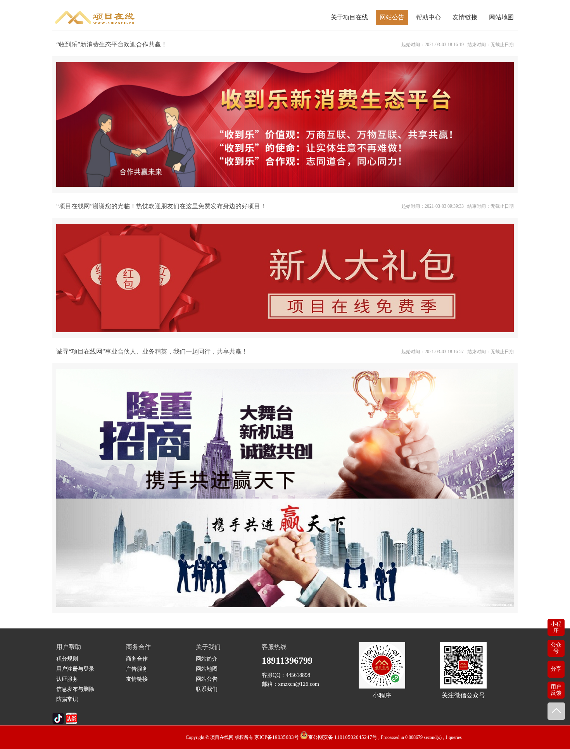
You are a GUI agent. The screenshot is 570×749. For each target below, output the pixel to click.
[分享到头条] (71, 722)
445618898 (298, 675)
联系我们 (207, 689)
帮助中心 (428, 17)
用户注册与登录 (75, 669)
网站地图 (501, 17)
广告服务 (137, 669)
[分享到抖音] (58, 722)
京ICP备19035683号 (276, 737)
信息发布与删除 (75, 689)
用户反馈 (556, 690)
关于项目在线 (349, 17)
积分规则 (67, 659)
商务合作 (137, 659)
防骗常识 (67, 699)
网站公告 (392, 17)
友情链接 (465, 17)
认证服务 (67, 679)
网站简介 (207, 659)
